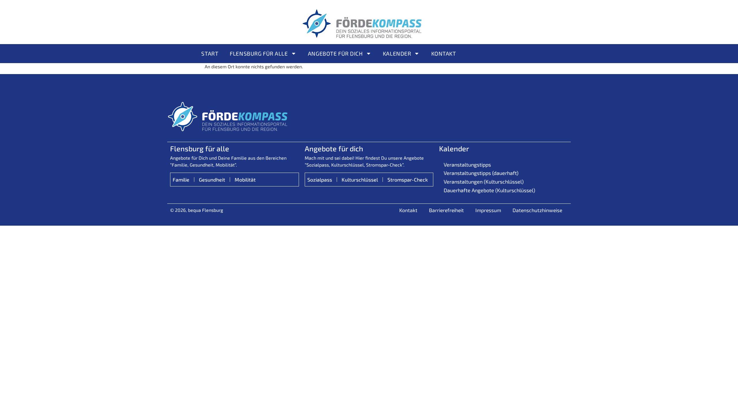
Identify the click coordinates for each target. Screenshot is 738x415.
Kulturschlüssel (360, 179)
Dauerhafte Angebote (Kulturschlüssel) (489, 190)
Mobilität (245, 179)
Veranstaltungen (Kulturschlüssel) (484, 181)
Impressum (488, 210)
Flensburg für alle (259, 53)
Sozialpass (319, 179)
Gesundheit (212, 179)
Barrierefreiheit (446, 210)
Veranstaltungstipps (467, 164)
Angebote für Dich (335, 53)
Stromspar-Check (407, 179)
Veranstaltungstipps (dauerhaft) (481, 173)
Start (209, 53)
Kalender (397, 53)
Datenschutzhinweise (537, 210)
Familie (181, 179)
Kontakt (443, 53)
